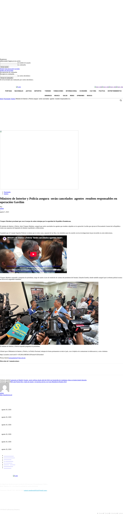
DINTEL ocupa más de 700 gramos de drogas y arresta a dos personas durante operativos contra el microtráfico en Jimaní (35, 414)
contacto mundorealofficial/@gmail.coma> (35, 490)
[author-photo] (4, 391)
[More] (31, 215)
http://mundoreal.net (6, 395)
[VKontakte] (22, 499)
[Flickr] (12, 499)
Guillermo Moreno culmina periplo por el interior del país (17, 406)
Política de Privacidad (6, 70)
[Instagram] (108, 82)
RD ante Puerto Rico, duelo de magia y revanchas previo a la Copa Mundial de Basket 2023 (39, 382)
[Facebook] (106, 82)
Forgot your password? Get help (10, 69)
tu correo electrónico (24, 76)
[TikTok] (111, 82)
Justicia (13, 99)
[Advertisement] (61, 116)
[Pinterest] (17, 215)
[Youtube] (122, 82)
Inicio (1, 99)
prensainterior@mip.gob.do (17, 358)
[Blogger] (2, 499)
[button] (120, 100)
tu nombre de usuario (24, 63)
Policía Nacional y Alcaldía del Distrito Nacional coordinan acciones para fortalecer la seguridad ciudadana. (31, 421)
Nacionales (7, 99)
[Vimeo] (117, 82)
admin (2, 208)
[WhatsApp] (119, 82)
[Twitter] (114, 82)
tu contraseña (22, 65)
